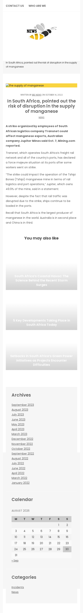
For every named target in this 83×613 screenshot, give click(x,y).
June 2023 (18, 419)
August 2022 (20, 458)
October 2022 (21, 449)
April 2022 (18, 473)
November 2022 (22, 444)
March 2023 (19, 434)
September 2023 (23, 405)
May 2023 (18, 424)
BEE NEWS (37, 94)
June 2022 (18, 468)
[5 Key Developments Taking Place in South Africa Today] (41, 310)
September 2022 (23, 454)
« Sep (15, 561)
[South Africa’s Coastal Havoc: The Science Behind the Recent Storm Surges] (41, 270)
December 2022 (22, 439)
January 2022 (21, 483)
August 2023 (20, 410)
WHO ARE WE (37, 6)
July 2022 (18, 463)
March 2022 (19, 478)
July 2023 (18, 414)
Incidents (18, 587)
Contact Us (15, 6)
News (41, 117)
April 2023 (18, 429)
